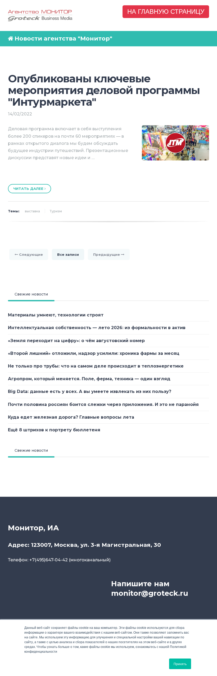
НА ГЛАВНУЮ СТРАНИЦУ (165, 11)
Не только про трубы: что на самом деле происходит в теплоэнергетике (96, 366)
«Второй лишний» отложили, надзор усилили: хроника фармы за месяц (93, 353)
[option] (108, 172)
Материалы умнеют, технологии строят (55, 314)
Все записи (68, 254)
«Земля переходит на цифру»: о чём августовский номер (76, 340)
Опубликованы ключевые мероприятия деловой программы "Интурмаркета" (104, 90)
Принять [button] (180, 663)
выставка (32, 211)
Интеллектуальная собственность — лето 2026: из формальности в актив (97, 327)
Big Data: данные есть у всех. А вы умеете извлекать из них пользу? (89, 391)
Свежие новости (31, 294)
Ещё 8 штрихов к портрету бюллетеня (54, 429)
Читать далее (28, 188)
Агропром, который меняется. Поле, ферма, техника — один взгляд (89, 378)
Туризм (56, 211)
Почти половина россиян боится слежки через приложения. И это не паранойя (103, 404)
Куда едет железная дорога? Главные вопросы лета (71, 417)
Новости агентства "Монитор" (63, 38)
